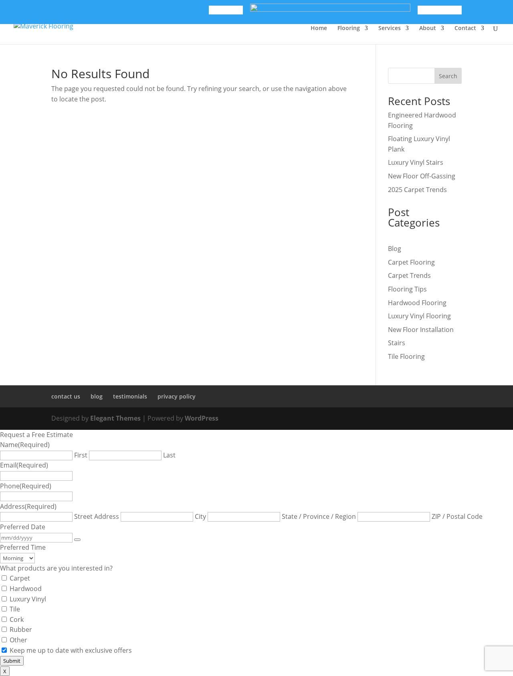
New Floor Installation (421, 329)
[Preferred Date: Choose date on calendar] (77, 539)
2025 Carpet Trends (417, 189)
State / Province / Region (319, 516)
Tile (15, 609)
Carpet (20, 578)
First (80, 455)
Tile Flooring (406, 356)
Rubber (21, 629)
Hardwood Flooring (417, 302)
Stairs (396, 342)
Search (448, 76)
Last (169, 455)
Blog (394, 248)
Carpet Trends (409, 275)
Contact (465, 28)
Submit (11, 660)
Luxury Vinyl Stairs (415, 162)
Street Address (96, 516)
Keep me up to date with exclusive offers (71, 650)
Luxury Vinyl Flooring (419, 316)
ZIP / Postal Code (457, 516)
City (200, 516)
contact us (65, 396)
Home (319, 28)
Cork (17, 619)
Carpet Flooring (411, 262)
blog (97, 396)
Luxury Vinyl (28, 599)
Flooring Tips (407, 289)
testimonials (130, 396)
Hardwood (26, 588)
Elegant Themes (115, 418)
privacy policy (177, 396)
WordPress (201, 418)
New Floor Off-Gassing (421, 176)
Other (18, 640)
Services (389, 28)
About (427, 28)
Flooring (348, 28)
